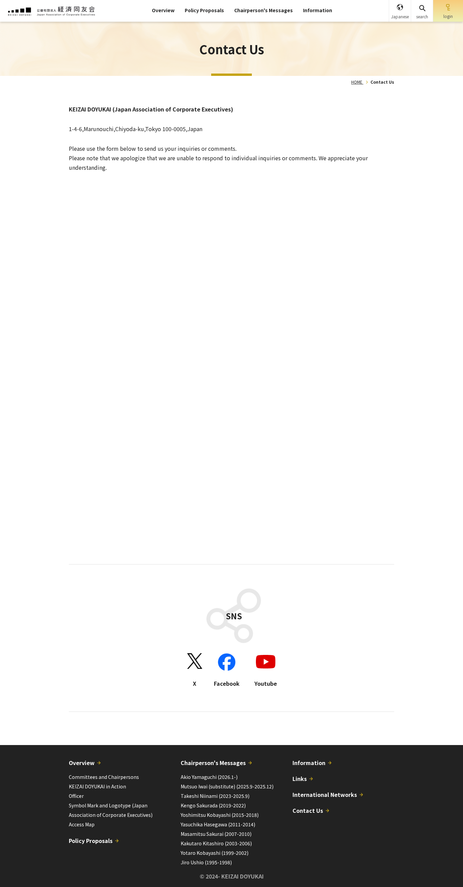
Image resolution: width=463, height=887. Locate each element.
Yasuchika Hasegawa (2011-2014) (218, 824)
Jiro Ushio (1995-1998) (206, 862)
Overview (163, 10)
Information (317, 10)
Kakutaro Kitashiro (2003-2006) (216, 843)
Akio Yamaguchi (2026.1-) (209, 776)
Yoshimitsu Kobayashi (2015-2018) (220, 814)
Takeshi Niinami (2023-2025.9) (215, 795)
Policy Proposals (204, 10)
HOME (356, 82)
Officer (76, 795)
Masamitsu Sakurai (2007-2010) (216, 833)
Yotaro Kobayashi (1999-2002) (214, 852)
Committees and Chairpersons (104, 776)
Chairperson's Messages (263, 10)
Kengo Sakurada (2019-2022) (213, 805)
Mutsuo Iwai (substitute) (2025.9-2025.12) (227, 786)
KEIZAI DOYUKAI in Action (97, 786)
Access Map (82, 824)
